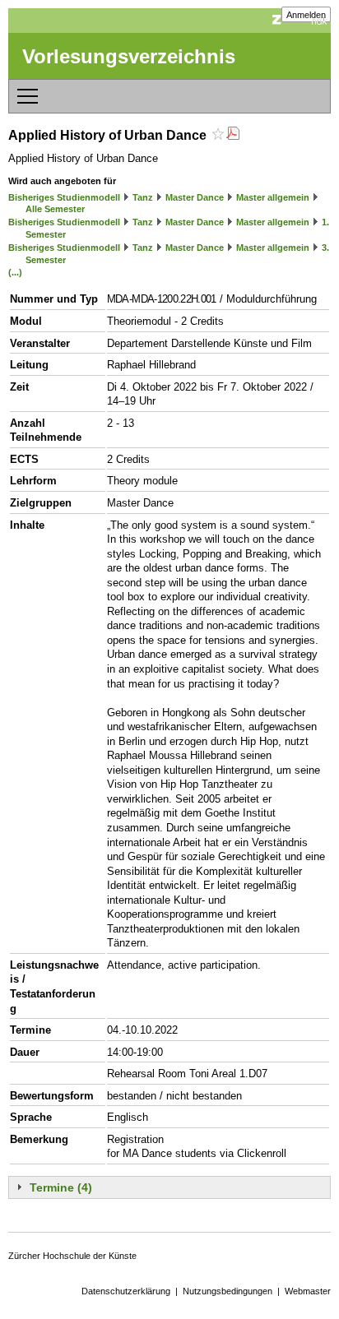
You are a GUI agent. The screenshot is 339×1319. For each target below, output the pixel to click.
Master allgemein (272, 197)
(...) (15, 272)
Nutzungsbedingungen (227, 1291)
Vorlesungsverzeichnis (128, 56)
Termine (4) (61, 1187)
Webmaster (308, 1291)
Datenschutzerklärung (125, 1291)
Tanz (142, 197)
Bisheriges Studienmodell (64, 197)
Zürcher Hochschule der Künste (72, 1256)
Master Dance (194, 197)
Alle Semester (55, 209)
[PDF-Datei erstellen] (232, 135)
